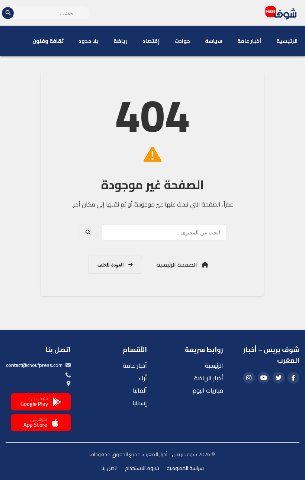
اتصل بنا (110, 468)
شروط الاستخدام (142, 468)
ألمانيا (140, 390)
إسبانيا (139, 403)
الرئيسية (287, 41)
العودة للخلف (111, 265)
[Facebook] (293, 378)
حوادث (182, 41)
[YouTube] (264, 378)
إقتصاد (151, 41)
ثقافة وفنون (48, 41)
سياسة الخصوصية (185, 468)
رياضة (120, 41)
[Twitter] (279, 378)
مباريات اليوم (208, 390)
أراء (142, 378)
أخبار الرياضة (208, 378)
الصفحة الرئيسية (178, 264)
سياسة (213, 41)
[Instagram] (249, 378)
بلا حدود (88, 41)
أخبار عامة (249, 41)
